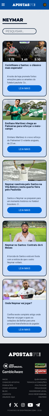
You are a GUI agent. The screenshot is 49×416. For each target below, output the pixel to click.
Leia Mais (24, 88)
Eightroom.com (28, 410)
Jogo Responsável (37, 394)
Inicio (5, 379)
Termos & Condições (37, 382)
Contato (6, 394)
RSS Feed (43, 397)
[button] (3, 4)
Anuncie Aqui (8, 397)
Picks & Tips (7, 385)
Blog (4, 391)
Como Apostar (9, 388)
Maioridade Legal (38, 391)
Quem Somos (40, 379)
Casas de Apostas (10, 382)
